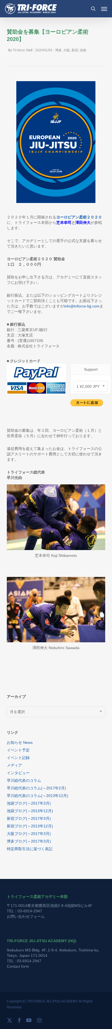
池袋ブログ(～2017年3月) (29, 803)
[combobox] (90, 386)
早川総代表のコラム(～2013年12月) (37, 795)
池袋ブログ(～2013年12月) (30, 811)
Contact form (18, 966)
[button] (104, 8)
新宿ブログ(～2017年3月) (29, 818)
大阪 (66, 50)
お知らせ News (20, 742)
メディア (14, 765)
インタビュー (18, 773)
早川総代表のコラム (24, 780)
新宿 (74, 50)
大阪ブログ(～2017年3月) (29, 833)
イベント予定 (18, 750)
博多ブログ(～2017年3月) (29, 841)
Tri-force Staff (22, 50)
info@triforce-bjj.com (81, 306)
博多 (58, 50)
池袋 (83, 50)
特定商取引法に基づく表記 (29, 849)
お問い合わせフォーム (26, 916)
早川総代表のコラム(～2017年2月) (36, 788)
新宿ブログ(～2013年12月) (30, 826)
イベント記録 (18, 757)
